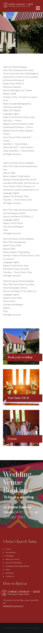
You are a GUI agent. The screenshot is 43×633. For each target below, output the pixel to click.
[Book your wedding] (21, 364)
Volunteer (10, 573)
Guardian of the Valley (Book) (17, 566)
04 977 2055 (24, 512)
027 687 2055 (14, 517)
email (8, 502)
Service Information (14, 562)
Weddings (10, 556)
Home (8, 549)
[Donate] (21, 445)
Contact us (10, 576)
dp (34, 628)
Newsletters (11, 552)
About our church (13, 559)
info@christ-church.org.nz (13, 606)
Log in (37, 628)
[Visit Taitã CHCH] (21, 404)
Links (8, 569)
